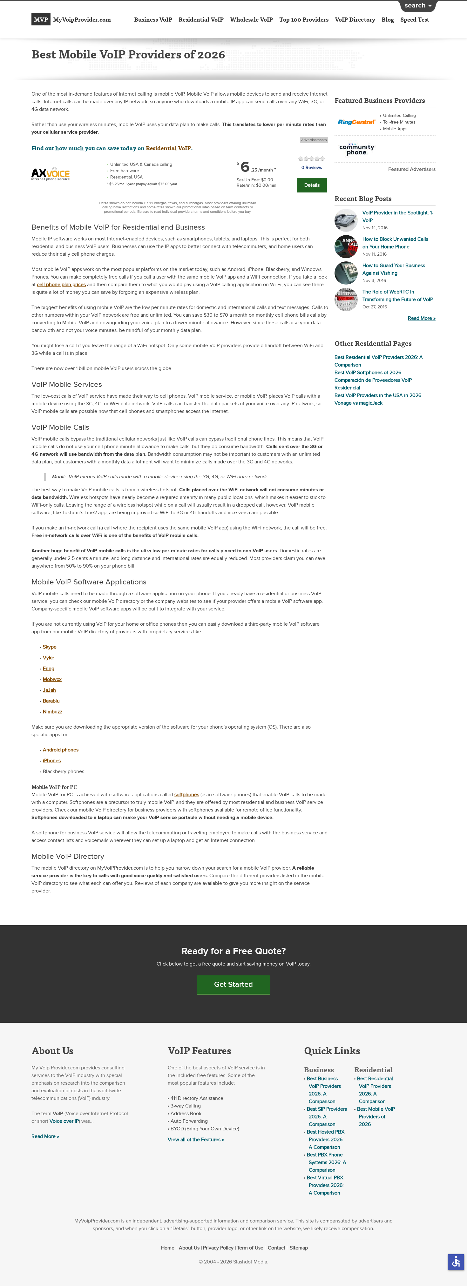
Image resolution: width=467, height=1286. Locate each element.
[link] (50, 173)
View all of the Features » (196, 1139)
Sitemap (299, 1247)
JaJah (49, 690)
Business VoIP (153, 19)
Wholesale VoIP (251, 19)
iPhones (52, 760)
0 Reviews (311, 167)
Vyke (48, 658)
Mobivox (52, 679)
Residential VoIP (201, 19)
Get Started (233, 984)
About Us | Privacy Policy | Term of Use (221, 1247)
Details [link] (312, 185)
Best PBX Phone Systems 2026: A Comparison (326, 1162)
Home (167, 1247)
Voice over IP (64, 1121)
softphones (186, 794)
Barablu (51, 701)
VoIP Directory (355, 19)
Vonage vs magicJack (358, 403)
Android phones (60, 750)
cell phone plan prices (61, 284)
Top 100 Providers (303, 19)
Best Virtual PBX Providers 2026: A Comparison (325, 1185)
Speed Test (414, 19)
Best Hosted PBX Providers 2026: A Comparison (325, 1139)
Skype (50, 647)
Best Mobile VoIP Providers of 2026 (376, 1117)
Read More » (422, 318)
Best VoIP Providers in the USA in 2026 (378, 395)
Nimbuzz (53, 712)
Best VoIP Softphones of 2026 (368, 372)
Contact (276, 1247)
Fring (48, 668)
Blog (388, 19)
